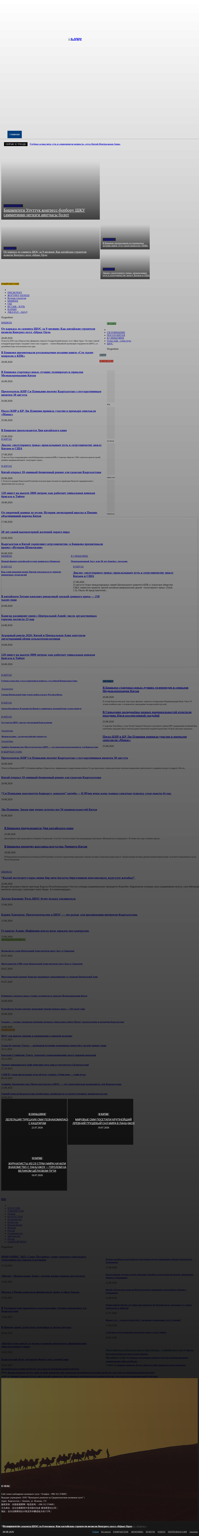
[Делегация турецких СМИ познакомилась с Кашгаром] (34, 1122)
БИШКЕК (10, 248)
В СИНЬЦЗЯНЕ (37, 1114)
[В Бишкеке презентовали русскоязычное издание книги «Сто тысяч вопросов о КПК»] (125, 234)
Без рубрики (13, 205)
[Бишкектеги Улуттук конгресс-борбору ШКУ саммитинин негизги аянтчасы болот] (50, 185)
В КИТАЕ (109, 269)
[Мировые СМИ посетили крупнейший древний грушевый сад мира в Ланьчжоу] (100, 1122)
